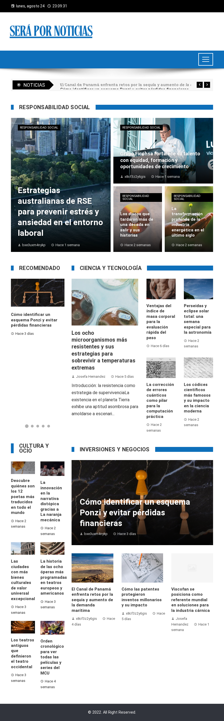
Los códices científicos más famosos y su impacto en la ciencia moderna (197, 398)
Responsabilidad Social (39, 127)
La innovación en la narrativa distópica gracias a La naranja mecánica (51, 501)
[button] (26, 426)
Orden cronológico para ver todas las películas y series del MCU (52, 657)
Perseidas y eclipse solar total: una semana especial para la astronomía (197, 319)
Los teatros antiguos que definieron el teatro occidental (22, 653)
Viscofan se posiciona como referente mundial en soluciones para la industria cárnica (190, 600)
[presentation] (200, 85)
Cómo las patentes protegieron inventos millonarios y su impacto (142, 597)
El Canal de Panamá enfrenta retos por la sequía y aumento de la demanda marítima (92, 600)
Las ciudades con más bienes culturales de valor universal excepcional (23, 580)
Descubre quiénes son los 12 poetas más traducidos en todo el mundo (23, 496)
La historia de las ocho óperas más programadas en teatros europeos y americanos (53, 577)
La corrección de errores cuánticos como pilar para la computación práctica (160, 400)
